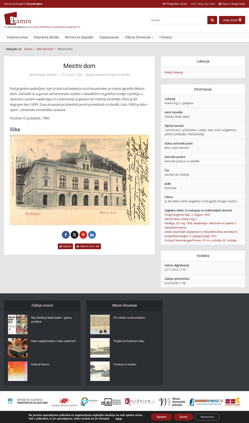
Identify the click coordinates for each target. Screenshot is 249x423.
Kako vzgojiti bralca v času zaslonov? (53, 341)
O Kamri (165, 37)
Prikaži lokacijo (174, 72)
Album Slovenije (138, 37)
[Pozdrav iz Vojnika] (100, 371)
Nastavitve (207, 417)
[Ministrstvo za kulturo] (27, 402)
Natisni (66, 246)
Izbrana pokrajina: (23, 3)
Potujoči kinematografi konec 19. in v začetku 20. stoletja (201, 240)
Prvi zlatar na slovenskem (129, 317)
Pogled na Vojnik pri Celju (129, 341)
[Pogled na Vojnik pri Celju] (100, 348)
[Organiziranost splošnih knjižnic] (64, 402)
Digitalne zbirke (46, 37)
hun (212, 3)
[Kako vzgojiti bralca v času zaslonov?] (17, 348)
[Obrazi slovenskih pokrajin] (172, 402)
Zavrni (183, 417)
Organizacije (109, 37)
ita (206, 3)
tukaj (119, 418)
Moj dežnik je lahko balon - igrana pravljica (51, 319)
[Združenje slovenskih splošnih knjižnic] (140, 402)
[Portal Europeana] (89, 402)
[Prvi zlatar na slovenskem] (100, 324)
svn (193, 3)
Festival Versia (40, 364)
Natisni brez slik (89, 246)
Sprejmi (161, 417)
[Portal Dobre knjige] (206, 402)
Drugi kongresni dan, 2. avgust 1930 (187, 214)
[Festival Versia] (17, 371)
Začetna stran (17, 37)
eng (200, 3)
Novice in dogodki (79, 37)
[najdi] (212, 20)
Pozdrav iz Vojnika (125, 364)
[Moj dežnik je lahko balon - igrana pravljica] (17, 324)
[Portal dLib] (111, 402)
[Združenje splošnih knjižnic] (232, 402)
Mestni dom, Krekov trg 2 (181, 219)
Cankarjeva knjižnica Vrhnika (112, 75)
